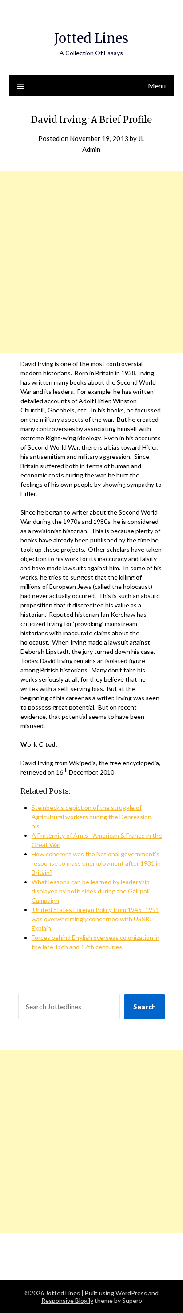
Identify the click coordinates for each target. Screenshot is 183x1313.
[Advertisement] (91, 262)
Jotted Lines (91, 38)
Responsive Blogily (67, 1300)
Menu (157, 85)
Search (144, 1006)
